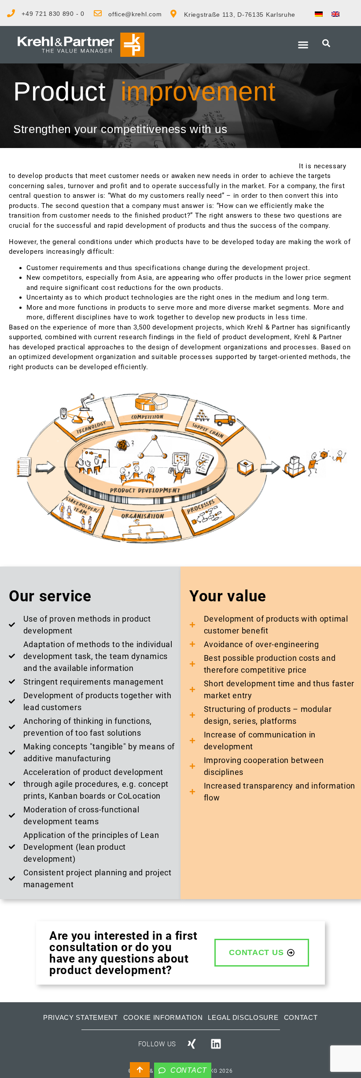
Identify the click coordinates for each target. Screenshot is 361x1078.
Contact (301, 1017)
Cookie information (163, 1017)
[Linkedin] (216, 1044)
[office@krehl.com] (98, 13)
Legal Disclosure (243, 1017)
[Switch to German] (318, 13)
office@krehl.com (135, 14)
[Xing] (191, 1044)
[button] (303, 45)
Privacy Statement (80, 1017)
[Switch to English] (335, 13)
